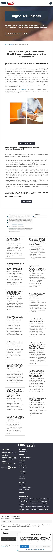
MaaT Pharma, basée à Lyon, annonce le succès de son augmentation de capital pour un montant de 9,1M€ (15, 293)
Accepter (24, 546)
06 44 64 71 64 (5, 455)
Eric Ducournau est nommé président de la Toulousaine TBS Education (15, 343)
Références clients (22, 473)
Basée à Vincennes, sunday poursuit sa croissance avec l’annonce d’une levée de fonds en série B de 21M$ (15, 318)
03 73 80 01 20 (10, 459)
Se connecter (21, 492)
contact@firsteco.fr (8, 464)
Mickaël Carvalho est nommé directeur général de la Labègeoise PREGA (37, 399)
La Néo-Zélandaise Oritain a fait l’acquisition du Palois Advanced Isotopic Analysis (37, 320)
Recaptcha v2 (5, 529)
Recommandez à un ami (24, 489)
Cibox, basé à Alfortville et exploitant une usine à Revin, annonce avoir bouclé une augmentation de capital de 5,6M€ (15, 367)
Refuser (35, 546)
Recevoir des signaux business (18, 33)
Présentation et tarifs (23, 451)
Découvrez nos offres (26, 143)
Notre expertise (22, 460)
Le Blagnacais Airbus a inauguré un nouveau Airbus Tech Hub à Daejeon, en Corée (15, 240)
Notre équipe (21, 462)
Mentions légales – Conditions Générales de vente (35, 549)
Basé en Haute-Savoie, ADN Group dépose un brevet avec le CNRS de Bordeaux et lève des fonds (37, 295)
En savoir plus (26, 201)
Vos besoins (21, 454)
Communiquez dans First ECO (25, 487)
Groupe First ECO (22, 465)
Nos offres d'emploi (23, 467)
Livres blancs (21, 476)
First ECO (23, 89)
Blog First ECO (22, 478)
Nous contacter (22, 484)
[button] (50, 534)
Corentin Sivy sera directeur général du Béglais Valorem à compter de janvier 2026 (15, 418)
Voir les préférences (45, 546)
